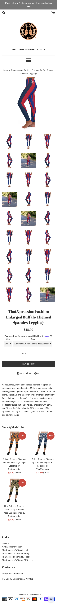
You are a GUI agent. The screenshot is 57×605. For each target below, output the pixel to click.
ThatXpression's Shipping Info (15, 550)
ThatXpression (35, 594)
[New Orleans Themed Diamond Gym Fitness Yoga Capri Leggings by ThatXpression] (14, 491)
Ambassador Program (12, 547)
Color (33, 339)
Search (5, 543)
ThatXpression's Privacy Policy (16, 557)
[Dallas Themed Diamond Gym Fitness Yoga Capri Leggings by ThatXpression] (43, 444)
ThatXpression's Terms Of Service (17, 560)
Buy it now (28, 364)
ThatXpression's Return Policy (15, 553)
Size (8, 339)
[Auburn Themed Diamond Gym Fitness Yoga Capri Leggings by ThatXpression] (14, 444)
